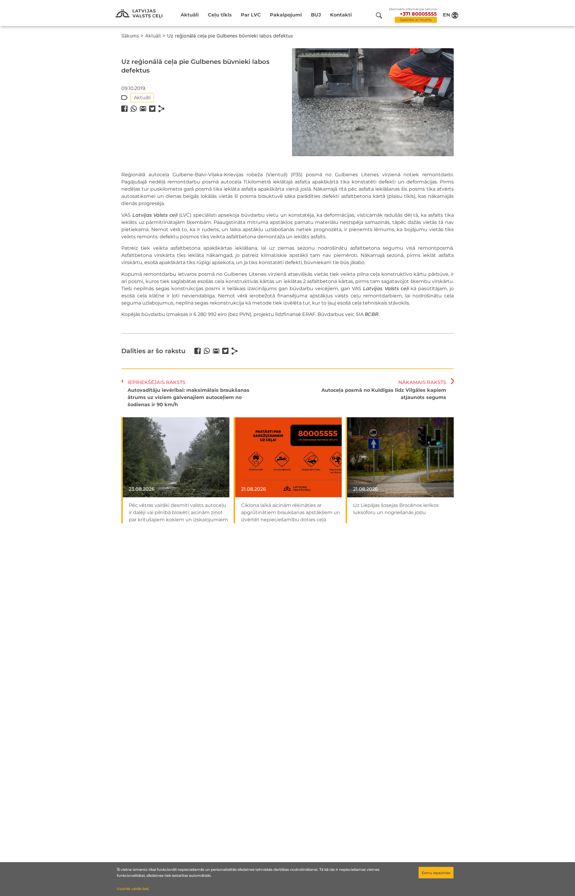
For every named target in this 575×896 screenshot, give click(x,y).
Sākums (130, 36)
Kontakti (341, 15)
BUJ (316, 15)
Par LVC (251, 15)
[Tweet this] (152, 109)
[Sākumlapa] (139, 14)
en (446, 15)
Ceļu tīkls (220, 15)
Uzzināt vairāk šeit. (133, 888)
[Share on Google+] (143, 108)
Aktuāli (190, 15)
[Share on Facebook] (124, 109)
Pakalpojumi (286, 15)
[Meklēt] (379, 15)
